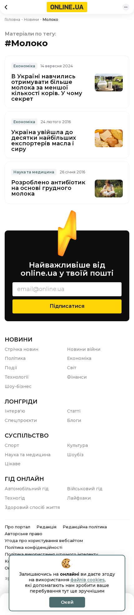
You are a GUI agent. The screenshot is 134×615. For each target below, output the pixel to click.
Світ (71, 367)
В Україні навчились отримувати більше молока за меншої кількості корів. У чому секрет (46, 87)
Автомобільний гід (27, 489)
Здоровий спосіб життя (32, 507)
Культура (77, 445)
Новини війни (83, 349)
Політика (15, 358)
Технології (17, 377)
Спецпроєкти (21, 420)
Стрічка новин (21, 349)
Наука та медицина (33, 172)
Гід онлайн (24, 479)
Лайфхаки (79, 498)
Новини (18, 339)
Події (11, 367)
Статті (73, 411)
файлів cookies (87, 580)
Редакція (46, 526)
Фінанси (77, 377)
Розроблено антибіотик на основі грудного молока (48, 188)
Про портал (17, 526)
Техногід (15, 498)
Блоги (74, 420)
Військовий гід (85, 489)
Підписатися (67, 306)
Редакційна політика (85, 526)
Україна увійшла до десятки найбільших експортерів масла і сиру (43, 141)
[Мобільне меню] (125, 7)
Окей (67, 602)
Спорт (12, 445)
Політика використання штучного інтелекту (51, 554)
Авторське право (23, 533)
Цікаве (13, 464)
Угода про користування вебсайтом (44, 540)
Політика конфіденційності (33, 547)
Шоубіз (75, 455)
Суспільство (27, 435)
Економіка (24, 66)
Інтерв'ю (15, 411)
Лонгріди (21, 401)
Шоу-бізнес (18, 386)
